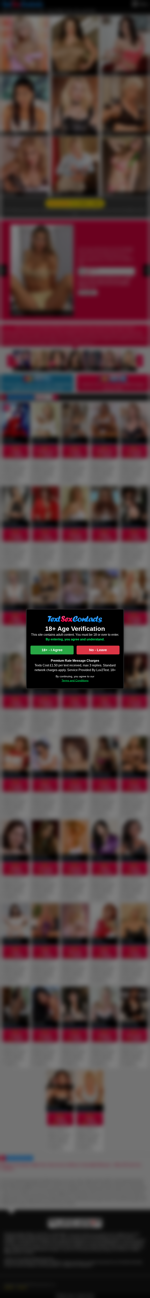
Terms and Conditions (75, 680)
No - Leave (98, 650)
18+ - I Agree (52, 650)
